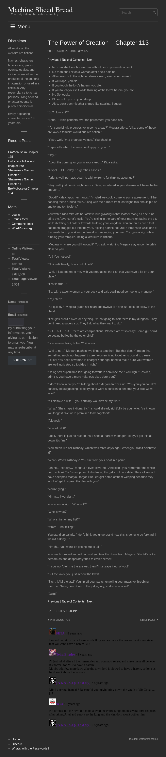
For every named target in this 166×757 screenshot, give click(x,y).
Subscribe (22, 360)
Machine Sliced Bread (40, 9)
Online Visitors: (23, 248)
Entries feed (20, 219)
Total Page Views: (25, 278)
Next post (147, 619)
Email (18, 314)
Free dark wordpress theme (143, 739)
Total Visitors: (22, 268)
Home (16, 739)
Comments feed (22, 223)
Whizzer (86, 50)
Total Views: (21, 258)
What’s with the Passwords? (30, 748)
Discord (17, 744)
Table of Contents (73, 59)
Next (90, 59)
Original (72, 611)
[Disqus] (103, 677)
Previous (53, 59)
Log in (16, 214)
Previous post (61, 619)
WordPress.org (22, 228)
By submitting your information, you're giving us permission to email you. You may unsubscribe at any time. (23, 340)
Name (18, 301)
